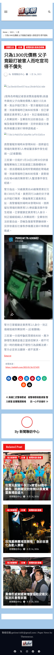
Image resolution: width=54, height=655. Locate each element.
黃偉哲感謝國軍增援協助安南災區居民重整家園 (26, 596)
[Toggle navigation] (5, 12)
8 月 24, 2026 (33, 496)
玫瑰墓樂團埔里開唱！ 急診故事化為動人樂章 (27, 543)
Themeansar (27, 636)
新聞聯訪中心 (18, 74)
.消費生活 (10, 47)
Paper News (43, 632)
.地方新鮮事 (12, 457)
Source (7, 355)
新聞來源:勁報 (35, 457)
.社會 (20, 47)
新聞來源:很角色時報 (35, 47)
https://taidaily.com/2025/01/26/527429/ (23, 367)
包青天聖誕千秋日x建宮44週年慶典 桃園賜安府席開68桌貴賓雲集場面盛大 (26, 489)
